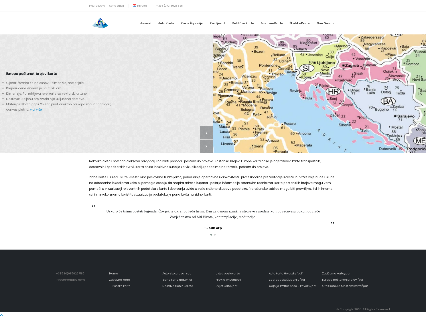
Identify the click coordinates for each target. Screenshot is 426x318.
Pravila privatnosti (228, 280)
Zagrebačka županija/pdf (287, 280)
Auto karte (166, 23)
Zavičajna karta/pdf (336, 273)
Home (144, 23)
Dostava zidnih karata (177, 286)
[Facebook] (319, 5)
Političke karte (243, 23)
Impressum (97, 6)
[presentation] (206, 132)
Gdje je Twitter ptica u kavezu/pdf (292, 286)
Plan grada (325, 23)
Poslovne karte (271, 23)
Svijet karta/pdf (226, 286)
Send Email (116, 6)
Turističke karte (119, 286)
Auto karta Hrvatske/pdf (286, 273)
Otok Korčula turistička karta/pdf (345, 286)
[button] (211, 235)
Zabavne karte (119, 280)
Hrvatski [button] (142, 6)
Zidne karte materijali (177, 280)
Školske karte (300, 23)
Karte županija (192, 23)
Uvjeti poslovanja (228, 273)
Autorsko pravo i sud (176, 273)
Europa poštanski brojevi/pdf (343, 280)
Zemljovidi (217, 23)
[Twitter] (326, 5)
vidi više (36, 109)
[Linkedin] (333, 5)
